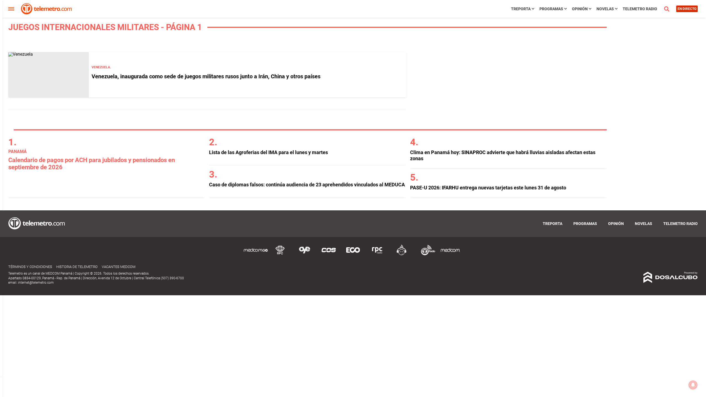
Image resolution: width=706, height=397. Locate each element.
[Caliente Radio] (401, 254)
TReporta (521, 9)
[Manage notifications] (693, 384)
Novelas (605, 9)
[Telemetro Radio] (426, 254)
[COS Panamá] (329, 254)
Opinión (580, 9)
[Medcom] (450, 254)
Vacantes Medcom (118, 267)
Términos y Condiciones (30, 267)
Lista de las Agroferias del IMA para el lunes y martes (268, 152)
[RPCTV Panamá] (280, 254)
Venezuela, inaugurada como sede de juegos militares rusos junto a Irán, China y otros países (206, 76)
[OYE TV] (304, 254)
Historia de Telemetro (77, 267)
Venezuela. (101, 67)
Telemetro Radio (640, 9)
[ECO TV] (353, 254)
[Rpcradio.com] (377, 254)
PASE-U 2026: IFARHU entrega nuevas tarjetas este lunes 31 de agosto (488, 188)
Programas (551, 9)
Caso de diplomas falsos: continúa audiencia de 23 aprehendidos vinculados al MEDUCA (307, 184)
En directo (687, 9)
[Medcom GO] (256, 254)
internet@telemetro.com (36, 283)
